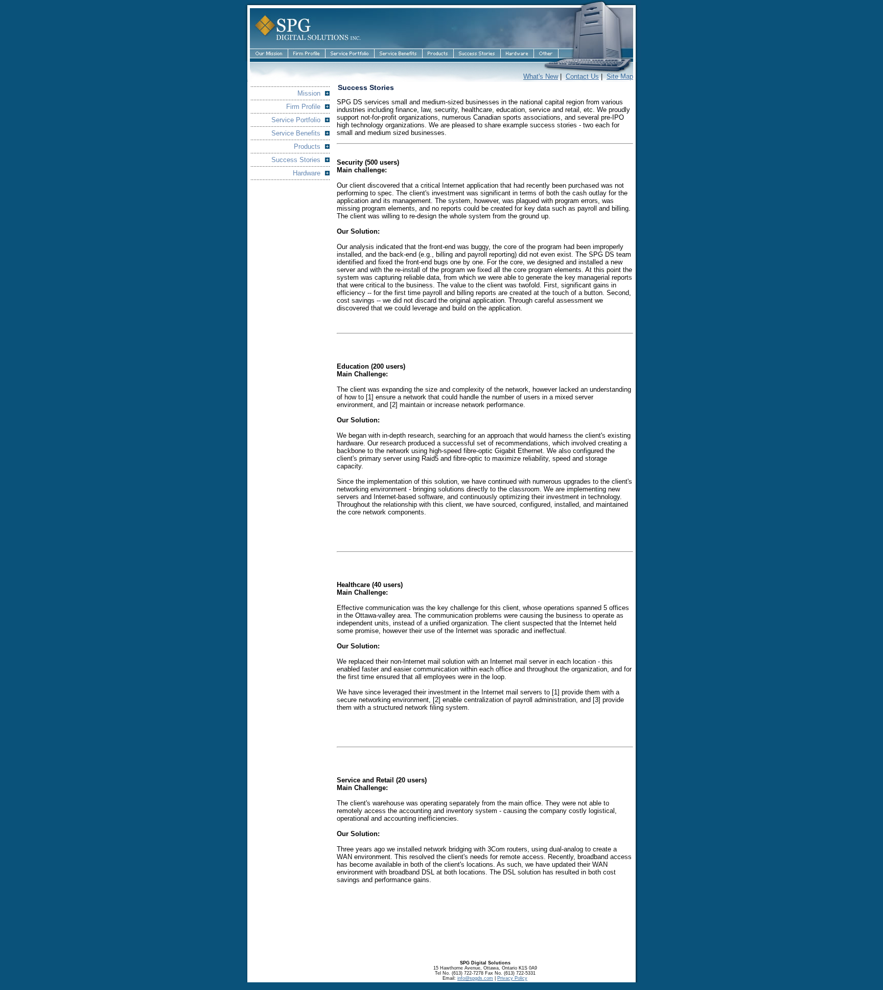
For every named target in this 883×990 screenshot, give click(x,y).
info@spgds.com (475, 978)
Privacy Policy (512, 978)
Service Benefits (295, 133)
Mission (308, 93)
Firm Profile (303, 106)
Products (307, 146)
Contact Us (582, 76)
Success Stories (295, 160)
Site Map (620, 76)
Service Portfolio (295, 120)
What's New (540, 76)
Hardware (306, 173)
